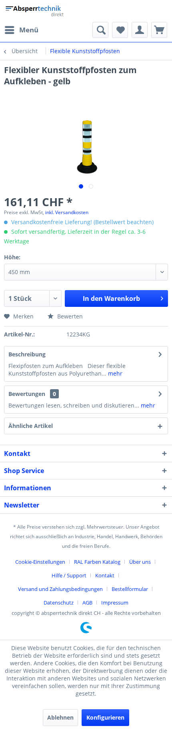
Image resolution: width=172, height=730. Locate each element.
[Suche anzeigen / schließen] (100, 30)
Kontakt (104, 575)
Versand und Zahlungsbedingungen (60, 589)
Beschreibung (27, 354)
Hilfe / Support (69, 575)
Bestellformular (130, 589)
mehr (114, 373)
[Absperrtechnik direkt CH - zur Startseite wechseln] (35, 11)
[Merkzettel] (120, 30)
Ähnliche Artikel (30, 426)
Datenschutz (59, 602)
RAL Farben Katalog (97, 561)
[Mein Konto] (140, 30)
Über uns (140, 561)
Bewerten (69, 316)
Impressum (114, 602)
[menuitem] (21, 30)
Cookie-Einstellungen (40, 561)
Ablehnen (60, 717)
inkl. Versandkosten (66, 212)
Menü (28, 29)
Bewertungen (26, 394)
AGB (87, 602)
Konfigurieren (105, 717)
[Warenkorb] (159, 30)
